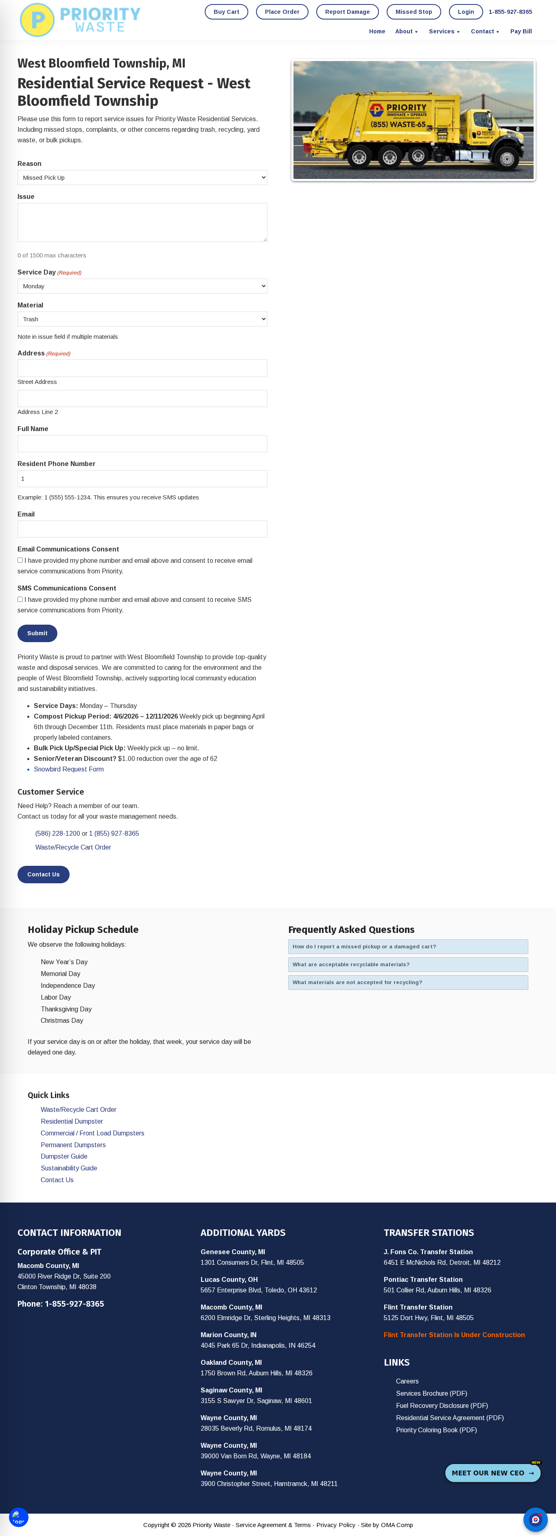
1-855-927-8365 (74, 1304)
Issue (26, 196)
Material (30, 305)
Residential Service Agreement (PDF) (450, 1417)
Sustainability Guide (69, 1168)
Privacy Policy (336, 1524)
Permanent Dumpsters (73, 1145)
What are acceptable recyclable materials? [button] (351, 964)
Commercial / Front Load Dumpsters (92, 1133)
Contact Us (43, 874)
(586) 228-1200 (57, 833)
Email (26, 514)
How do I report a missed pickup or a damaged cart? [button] (364, 946)
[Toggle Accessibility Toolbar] (18, 1517)
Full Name (33, 428)
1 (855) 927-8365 (114, 833)
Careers (407, 1381)
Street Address (37, 381)
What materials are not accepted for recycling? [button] (357, 982)
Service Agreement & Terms (273, 1524)
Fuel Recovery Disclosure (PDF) (442, 1405)
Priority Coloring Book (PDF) (436, 1430)
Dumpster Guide (64, 1156)
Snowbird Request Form (69, 769)
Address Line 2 (38, 411)
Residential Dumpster (72, 1121)
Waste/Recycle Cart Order (73, 847)
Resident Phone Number (57, 463)
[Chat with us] (535, 1520)
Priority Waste (80, 20)
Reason (30, 163)
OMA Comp (397, 1524)
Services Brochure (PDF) (431, 1393)
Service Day (49, 272)
